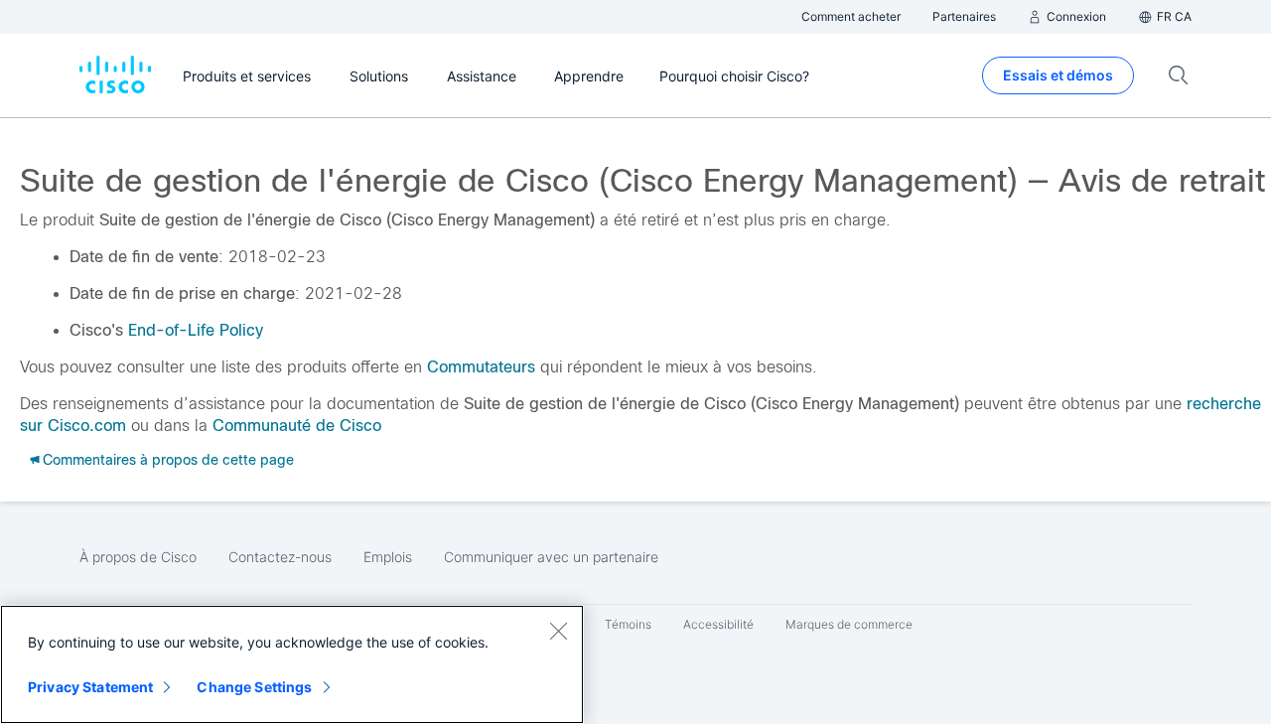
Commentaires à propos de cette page (168, 460)
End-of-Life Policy (195, 330)
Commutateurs (481, 367)
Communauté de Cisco (296, 425)
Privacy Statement (90, 686)
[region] (292, 664)
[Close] (558, 631)
